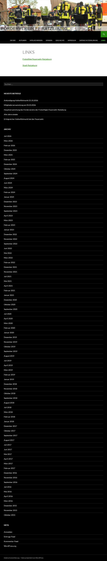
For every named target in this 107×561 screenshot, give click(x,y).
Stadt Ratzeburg (30, 65)
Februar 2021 (9, 290)
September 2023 (10, 211)
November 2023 (10, 206)
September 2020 (10, 309)
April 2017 (8, 459)
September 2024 (10, 173)
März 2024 (8, 187)
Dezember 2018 (10, 384)
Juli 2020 (7, 314)
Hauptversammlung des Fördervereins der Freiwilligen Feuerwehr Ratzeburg (35, 110)
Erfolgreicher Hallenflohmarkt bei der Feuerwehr (24, 119)
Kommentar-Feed (11, 541)
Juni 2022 (8, 248)
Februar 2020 (9, 328)
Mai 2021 (8, 281)
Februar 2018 (9, 417)
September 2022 (10, 244)
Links (103, 40)
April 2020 (8, 318)
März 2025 (8, 155)
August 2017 (9, 440)
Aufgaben (22, 40)
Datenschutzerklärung (88, 40)
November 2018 (10, 389)
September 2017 (10, 435)
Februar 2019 (9, 375)
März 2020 (8, 323)
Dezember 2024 (10, 164)
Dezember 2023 (10, 201)
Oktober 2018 (9, 393)
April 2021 (8, 286)
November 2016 (10, 477)
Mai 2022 (8, 253)
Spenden (49, 40)
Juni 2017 (8, 449)
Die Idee (13, 40)
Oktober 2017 (9, 431)
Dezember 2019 (10, 337)
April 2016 (8, 496)
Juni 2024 (8, 183)
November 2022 (10, 239)
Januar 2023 (9, 230)
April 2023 (8, 215)
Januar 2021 (9, 295)
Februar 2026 (9, 145)
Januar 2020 (9, 332)
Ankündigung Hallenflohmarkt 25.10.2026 (21, 100)
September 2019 (10, 351)
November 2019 (10, 342)
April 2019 (8, 365)
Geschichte (60, 40)
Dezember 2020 (10, 300)
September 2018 (10, 398)
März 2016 (8, 501)
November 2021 (10, 272)
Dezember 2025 (10, 150)
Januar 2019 (9, 379)
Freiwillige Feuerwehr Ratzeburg (37, 59)
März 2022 (8, 258)
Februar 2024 (9, 192)
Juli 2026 (7, 136)
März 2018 (8, 412)
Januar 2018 (9, 421)
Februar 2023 (9, 225)
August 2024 (9, 178)
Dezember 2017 (10, 426)
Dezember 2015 (10, 505)
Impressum (72, 40)
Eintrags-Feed (9, 537)
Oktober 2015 (9, 515)
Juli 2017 (7, 445)
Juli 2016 (7, 487)
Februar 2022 (9, 262)
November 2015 (10, 510)
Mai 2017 (8, 454)
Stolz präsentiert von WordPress (32, 558)
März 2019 (8, 370)
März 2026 (8, 141)
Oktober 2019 (9, 346)
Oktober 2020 (9, 304)
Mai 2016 (8, 491)
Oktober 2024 (9, 169)
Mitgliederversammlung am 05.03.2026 (20, 105)
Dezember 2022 (10, 234)
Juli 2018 (7, 407)
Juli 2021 (7, 276)
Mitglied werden (36, 40)
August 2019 (9, 356)
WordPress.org (10, 546)
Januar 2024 (9, 197)
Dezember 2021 (10, 267)
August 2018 (9, 403)
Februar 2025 (9, 159)
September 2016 (10, 482)
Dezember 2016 (10, 473)
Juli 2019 (7, 360)
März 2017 (8, 463)
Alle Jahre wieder (11, 114)
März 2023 (8, 220)
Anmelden (8, 532)
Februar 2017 (9, 468)
